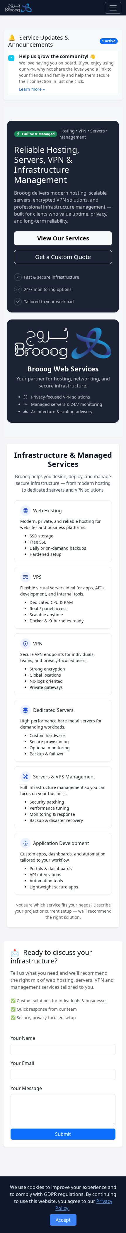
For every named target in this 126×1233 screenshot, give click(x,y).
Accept (63, 1220)
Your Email (22, 1063)
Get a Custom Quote (63, 257)
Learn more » (32, 89)
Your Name (23, 1038)
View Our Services (63, 238)
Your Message (26, 1088)
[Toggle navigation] (113, 8)
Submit (63, 1134)
